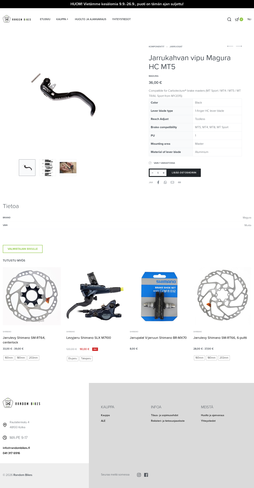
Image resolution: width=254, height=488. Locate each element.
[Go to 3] (68, 167)
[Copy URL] (179, 182)
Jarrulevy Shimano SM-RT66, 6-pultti (220, 337)
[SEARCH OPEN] (229, 19)
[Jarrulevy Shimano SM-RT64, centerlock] (32, 296)
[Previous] (13, 96)
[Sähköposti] (172, 182)
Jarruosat (176, 46)
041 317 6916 (11, 453)
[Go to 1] (27, 167)
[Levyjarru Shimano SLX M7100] (95, 296)
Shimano (7, 331)
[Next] (112, 96)
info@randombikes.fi (16, 448)
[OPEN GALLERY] (62, 96)
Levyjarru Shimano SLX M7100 (88, 337)
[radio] (9, 357)
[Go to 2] (47, 167)
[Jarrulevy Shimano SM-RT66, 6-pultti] (222, 296)
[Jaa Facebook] (158, 182)
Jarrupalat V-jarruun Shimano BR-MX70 (158, 337)
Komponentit (156, 46)
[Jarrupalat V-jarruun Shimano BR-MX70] (159, 296)
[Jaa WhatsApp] (165, 182)
